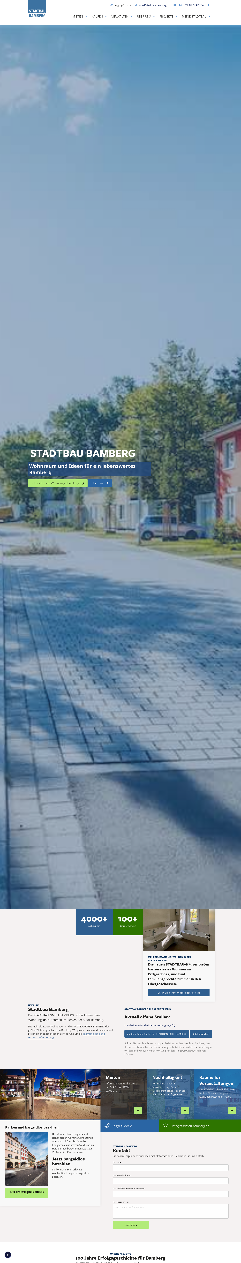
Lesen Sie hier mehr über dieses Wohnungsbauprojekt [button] (27, 1176)
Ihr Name (117, 1162)
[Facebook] (181, 5)
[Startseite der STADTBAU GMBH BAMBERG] (37, 17)
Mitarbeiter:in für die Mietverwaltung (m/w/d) (149, 1025)
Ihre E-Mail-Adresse (122, 1175)
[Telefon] (112, 5)
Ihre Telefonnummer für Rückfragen (129, 1188)
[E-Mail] (165, 1125)
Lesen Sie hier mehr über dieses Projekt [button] (179, 992)
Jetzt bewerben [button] (201, 1034)
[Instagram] (174, 5)
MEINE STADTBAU (195, 5)
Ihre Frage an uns (121, 1201)
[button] (50, 476)
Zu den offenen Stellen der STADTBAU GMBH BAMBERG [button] (157, 1034)
